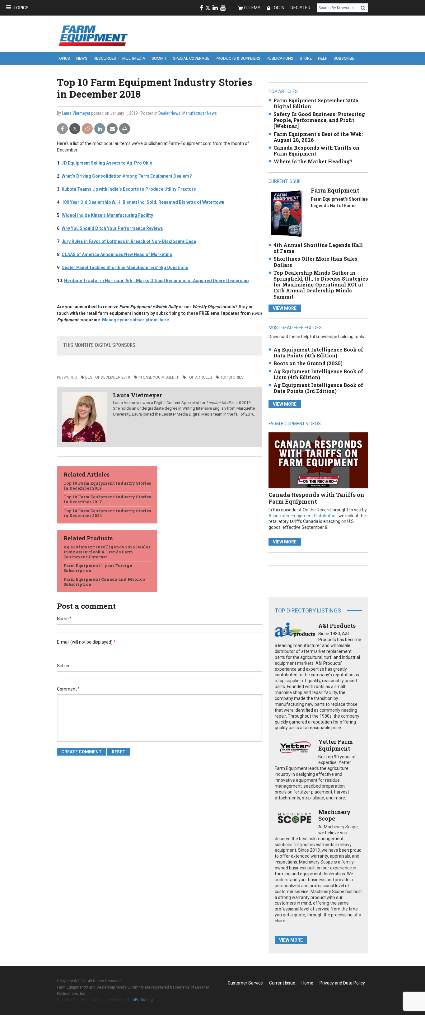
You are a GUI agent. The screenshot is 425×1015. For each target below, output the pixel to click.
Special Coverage (191, 58)
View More (285, 308)
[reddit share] (87, 129)
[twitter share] (74, 129)
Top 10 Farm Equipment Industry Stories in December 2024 (107, 513)
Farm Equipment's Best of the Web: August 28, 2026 (318, 137)
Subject (64, 665)
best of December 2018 (107, 377)
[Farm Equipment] (287, 213)
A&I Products (337, 625)
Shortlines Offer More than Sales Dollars (315, 261)
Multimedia (133, 58)
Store (306, 58)
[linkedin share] (99, 129)
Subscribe (344, 58)
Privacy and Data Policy (342, 982)
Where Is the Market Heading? (313, 161)
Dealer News (169, 113)
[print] (124, 129)
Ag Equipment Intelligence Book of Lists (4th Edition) (318, 374)
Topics (21, 7)
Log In (278, 7)
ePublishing (143, 1000)
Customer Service (245, 982)
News (81, 58)
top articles (199, 377)
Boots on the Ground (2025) (308, 363)
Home (307, 982)
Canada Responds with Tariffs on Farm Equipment (316, 150)
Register (301, 7)
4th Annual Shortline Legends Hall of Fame (318, 248)
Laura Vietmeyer (76, 113)
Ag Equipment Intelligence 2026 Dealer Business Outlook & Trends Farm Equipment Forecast (106, 551)
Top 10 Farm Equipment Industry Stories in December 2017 (107, 499)
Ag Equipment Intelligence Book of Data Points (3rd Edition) (318, 388)
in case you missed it (158, 377)
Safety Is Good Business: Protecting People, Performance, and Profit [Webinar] (319, 120)
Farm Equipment (335, 190)
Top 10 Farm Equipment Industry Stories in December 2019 (107, 485)
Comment (68, 689)
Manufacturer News (199, 113)
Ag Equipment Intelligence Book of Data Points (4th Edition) (318, 352)
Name (64, 618)
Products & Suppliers (238, 58)
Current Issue (282, 982)
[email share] (112, 129)
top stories (231, 377)
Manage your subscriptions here (135, 319)
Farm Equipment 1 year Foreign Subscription (98, 568)
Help (322, 58)
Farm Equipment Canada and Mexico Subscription (104, 581)
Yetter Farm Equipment (335, 745)
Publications (280, 58)
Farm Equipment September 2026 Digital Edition (315, 103)
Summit (159, 58)
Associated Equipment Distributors (303, 515)
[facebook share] (62, 129)
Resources (105, 58)
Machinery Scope (334, 815)
